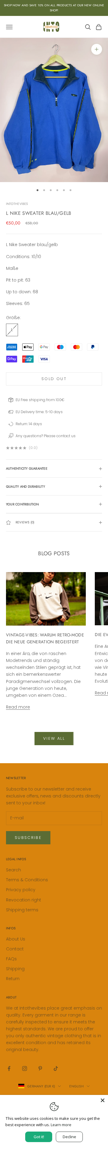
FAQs (11, 959)
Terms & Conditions (27, 880)
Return (13, 979)
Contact (15, 949)
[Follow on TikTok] (56, 1068)
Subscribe (28, 837)
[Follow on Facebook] (9, 1068)
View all (54, 738)
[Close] (103, 1100)
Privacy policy (20, 890)
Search (13, 870)
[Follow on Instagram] (25, 1068)
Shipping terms (22, 910)
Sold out (54, 379)
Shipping (15, 969)
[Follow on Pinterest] (40, 1068)
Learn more (61, 1124)
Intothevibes (17, 203)
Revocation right (23, 900)
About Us (15, 939)
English (76, 1086)
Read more (18, 707)
